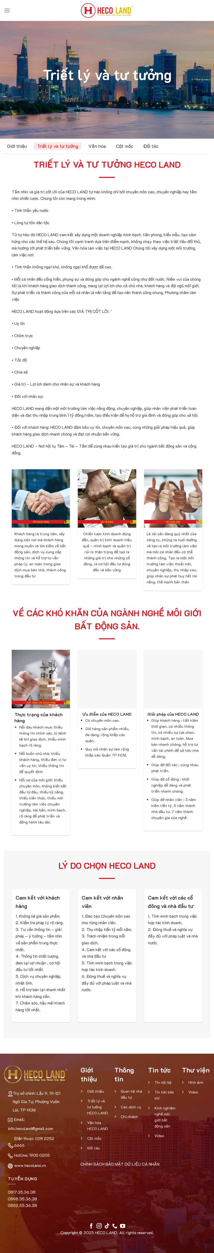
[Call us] (114, 1226)
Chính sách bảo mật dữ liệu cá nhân (119, 1164)
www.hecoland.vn (30, 1165)
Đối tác (150, 146)
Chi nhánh (129, 1116)
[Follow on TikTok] (107, 1226)
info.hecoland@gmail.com (30, 1128)
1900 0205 (39, 1155)
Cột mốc (124, 146)
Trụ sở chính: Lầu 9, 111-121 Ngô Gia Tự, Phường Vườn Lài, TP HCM (36, 1101)
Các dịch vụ (131, 1106)
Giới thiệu (17, 146)
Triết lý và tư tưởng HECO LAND (97, 1106)
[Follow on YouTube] (122, 1226)
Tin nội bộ (162, 1082)
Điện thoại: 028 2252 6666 (34, 1142)
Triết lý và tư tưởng (57, 146)
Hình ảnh (195, 1082)
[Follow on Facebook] (91, 1226)
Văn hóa (97, 146)
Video (159, 1135)
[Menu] (7, 10)
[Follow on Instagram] (99, 1226)
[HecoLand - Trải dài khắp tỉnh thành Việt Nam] (107, 10)
